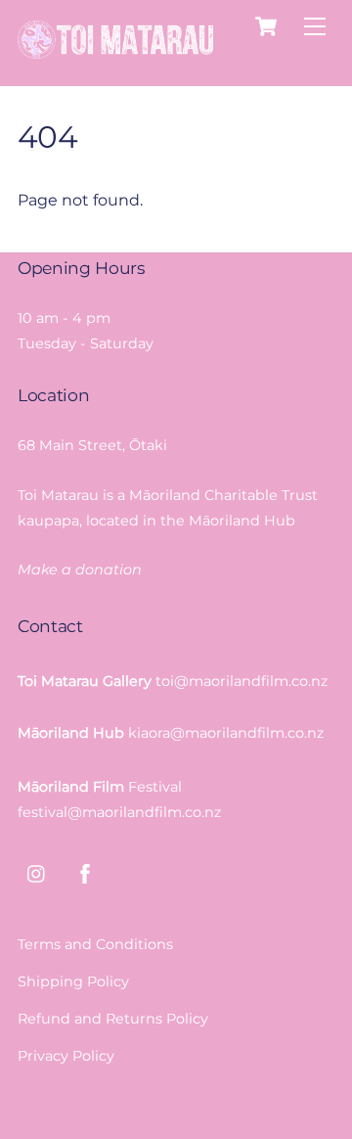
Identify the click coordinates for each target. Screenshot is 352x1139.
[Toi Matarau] (115, 50)
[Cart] (266, 26)
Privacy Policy (66, 1056)
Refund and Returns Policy (113, 1018)
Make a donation (80, 569)
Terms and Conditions (95, 944)
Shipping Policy (73, 981)
